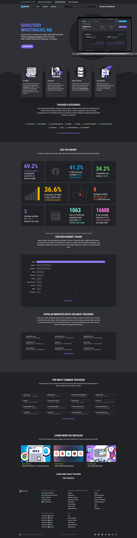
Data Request (71, 522)
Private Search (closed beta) (50, 495)
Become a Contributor (107, 6)
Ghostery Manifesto (99, 495)
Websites (53, 6)
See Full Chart (69, 300)
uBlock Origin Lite (72, 508)
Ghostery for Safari (47, 520)
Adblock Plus (71, 495)
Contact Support (72, 518)
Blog (95, 506)
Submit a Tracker (72, 520)
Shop (95, 504)
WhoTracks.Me (61, 2)
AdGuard (70, 493)
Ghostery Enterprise (99, 502)
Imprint (74, 534)
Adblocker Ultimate (73, 497)
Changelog (97, 508)
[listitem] (36, 456)
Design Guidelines (72, 524)
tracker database (84, 88)
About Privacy (71, 527)
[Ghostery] (25, 6)
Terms (61, 534)
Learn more (27, 46)
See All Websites (68, 353)
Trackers (45, 6)
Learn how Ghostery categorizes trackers (68, 133)
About (37, 6)
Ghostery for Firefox (47, 518)
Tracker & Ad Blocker (46, 2)
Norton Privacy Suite (73, 499)
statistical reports (35, 37)
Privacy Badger (72, 504)
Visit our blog (68, 478)
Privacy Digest (74, 2)
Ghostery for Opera (47, 522)
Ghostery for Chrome (48, 515)
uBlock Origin (71, 506)
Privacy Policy (68, 534)
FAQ (69, 515)
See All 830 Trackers (68, 418)
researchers (26, 87)
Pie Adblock (71, 502)
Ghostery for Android (48, 527)
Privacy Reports (98, 497)
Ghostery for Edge (47, 524)
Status (96, 493)
